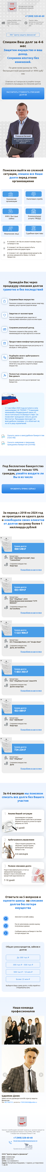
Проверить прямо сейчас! (23, 489)
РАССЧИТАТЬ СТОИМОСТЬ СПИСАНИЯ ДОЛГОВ (23, 93)
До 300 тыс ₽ (23, 957)
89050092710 (9, 1100)
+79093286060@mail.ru (27, 1100)
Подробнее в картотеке (31, 570)
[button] (5, 1073)
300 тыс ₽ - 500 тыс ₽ (23, 965)
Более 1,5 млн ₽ (23, 979)
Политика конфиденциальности (25, 1139)
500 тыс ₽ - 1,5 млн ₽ (23, 972)
